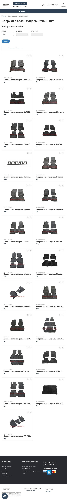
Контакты (4, 473)
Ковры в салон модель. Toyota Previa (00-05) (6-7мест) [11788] (18, 371)
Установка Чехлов (7, 476)
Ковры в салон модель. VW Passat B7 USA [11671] (18, 404)
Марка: (4, 31)
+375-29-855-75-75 (49, 465)
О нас (23, 473)
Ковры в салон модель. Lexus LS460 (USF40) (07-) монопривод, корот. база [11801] (18, 242)
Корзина (63, 6)
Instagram (48, 491)
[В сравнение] (27, 56)
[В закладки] (30, 56)
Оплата (4, 468)
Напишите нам (30, 490)
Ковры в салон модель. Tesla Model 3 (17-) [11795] (50, 306)
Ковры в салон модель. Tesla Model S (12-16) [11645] (18, 339)
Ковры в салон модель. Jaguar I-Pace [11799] (50, 209)
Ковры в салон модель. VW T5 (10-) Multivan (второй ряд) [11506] (50, 404)
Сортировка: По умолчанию (16, 48)
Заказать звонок (20, 3)
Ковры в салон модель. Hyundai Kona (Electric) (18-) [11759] (50, 177)
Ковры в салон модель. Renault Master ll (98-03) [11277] (18, 306)
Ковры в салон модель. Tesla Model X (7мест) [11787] (50, 339)
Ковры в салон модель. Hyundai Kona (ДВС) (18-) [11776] (18, 209)
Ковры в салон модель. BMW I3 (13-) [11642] (18, 112)
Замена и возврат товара (29, 466)
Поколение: (34, 31)
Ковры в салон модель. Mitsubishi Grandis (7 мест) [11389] (18, 274)
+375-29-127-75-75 (20, 6)
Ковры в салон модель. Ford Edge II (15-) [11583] (50, 145)
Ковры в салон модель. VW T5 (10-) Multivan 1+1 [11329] (18, 436)
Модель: (19, 31)
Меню (23, 11)
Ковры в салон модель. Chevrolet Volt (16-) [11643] (18, 145)
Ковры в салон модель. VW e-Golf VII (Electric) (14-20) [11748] (50, 371)
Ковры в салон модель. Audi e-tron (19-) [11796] (50, 80)
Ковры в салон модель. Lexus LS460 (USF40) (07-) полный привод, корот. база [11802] (50, 242)
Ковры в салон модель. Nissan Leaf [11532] (50, 274)
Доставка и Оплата (7, 466)
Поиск (3, 38)
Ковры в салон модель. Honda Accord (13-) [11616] (18, 177)
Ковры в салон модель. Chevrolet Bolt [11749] (50, 112)
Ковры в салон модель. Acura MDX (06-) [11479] (18, 80)
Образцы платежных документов (31, 471)
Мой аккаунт (53, 4)
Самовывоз (5, 471)
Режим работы (26, 468)
